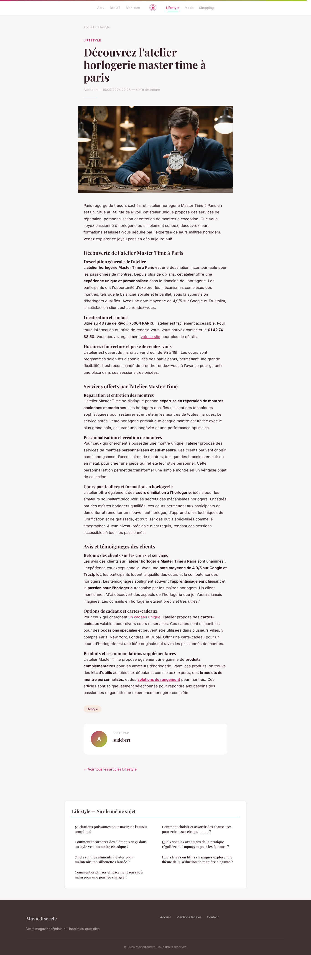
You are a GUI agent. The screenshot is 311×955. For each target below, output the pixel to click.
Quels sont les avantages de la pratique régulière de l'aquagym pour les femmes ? (195, 844)
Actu (100, 8)
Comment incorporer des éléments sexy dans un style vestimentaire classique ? (111, 844)
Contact (213, 917)
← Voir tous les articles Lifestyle (110, 769)
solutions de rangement (159, 679)
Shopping (206, 8)
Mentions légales (188, 917)
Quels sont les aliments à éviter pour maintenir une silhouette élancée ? (104, 859)
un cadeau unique (144, 617)
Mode (189, 8)
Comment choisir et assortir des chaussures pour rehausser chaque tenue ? (197, 829)
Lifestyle (172, 8)
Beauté (115, 8)
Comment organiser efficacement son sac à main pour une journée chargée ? (109, 874)
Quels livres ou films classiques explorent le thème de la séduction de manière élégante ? (197, 859)
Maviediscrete (41, 918)
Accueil (89, 27)
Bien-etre (133, 8)
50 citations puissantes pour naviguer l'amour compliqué (111, 829)
